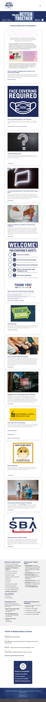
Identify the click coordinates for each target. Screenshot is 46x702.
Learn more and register (13, 329)
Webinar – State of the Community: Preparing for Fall (19, 647)
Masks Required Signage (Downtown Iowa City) (17, 296)
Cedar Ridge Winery (29, 572)
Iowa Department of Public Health (13, 566)
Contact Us (23, 695)
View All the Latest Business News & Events (14, 655)
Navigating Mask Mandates (12, 637)
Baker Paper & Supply (29, 574)
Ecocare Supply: (28, 565)
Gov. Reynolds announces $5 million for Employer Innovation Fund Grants (21, 642)
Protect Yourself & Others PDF (14, 438)
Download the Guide (12, 79)
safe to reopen (23, 504)
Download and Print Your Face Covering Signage (17, 126)
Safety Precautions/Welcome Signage (15, 300)
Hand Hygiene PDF (11, 434)
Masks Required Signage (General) (15, 294)
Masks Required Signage (13, 298)
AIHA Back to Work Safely (11, 591)
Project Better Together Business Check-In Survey (18, 652)
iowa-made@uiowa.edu (32, 586)
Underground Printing (30, 580)
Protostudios (28, 582)
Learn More (10, 163)
